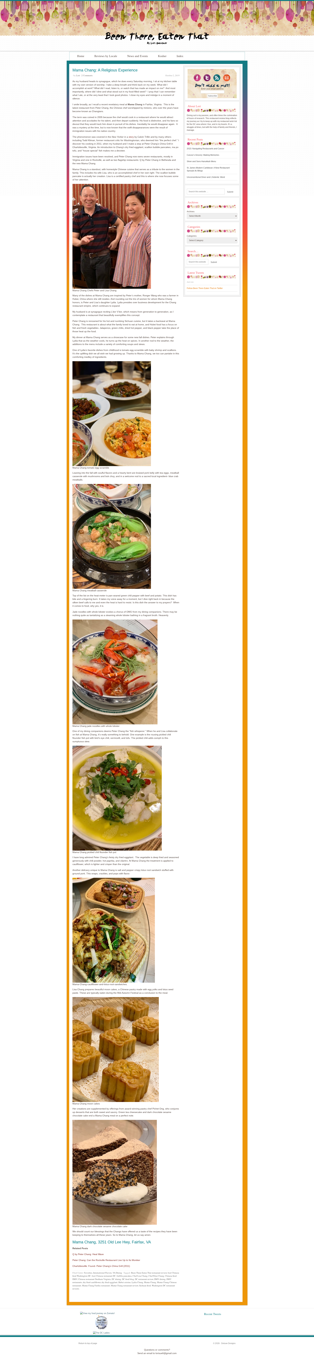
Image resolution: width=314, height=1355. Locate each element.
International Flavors (102, 1272)
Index (180, 56)
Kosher (162, 56)
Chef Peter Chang (156, 1275)
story (131, 137)
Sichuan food (145, 1285)
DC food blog (128, 1279)
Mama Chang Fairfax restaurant (96, 1285)
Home (80, 56)
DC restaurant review (144, 1279)
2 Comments (87, 75)
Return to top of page (87, 1343)
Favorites (88, 1272)
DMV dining (160, 1279)
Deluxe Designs (228, 1343)
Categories (192, 236)
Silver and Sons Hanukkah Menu (201, 161)
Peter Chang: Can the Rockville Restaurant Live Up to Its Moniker (106, 1260)
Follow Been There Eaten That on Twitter (205, 288)
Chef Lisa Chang (140, 1275)
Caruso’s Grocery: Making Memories (203, 155)
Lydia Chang (137, 1282)
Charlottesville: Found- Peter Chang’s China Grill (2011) (101, 1266)
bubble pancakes (124, 1275)
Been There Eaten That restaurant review (149, 1272)
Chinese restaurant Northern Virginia (94, 1279)
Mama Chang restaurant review (124, 1285)
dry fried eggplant (109, 1282)
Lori (78, 75)
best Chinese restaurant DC (104, 1275)
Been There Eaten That (157, 26)
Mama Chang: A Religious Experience (105, 70)
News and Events (137, 56)
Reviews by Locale (105, 56)
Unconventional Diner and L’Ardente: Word (206, 177)
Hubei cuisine (124, 1282)
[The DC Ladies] (101, 1333)
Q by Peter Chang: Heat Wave (88, 1254)
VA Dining (117, 1272)
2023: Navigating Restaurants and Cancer (205, 148)
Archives (190, 211)
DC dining (116, 1279)
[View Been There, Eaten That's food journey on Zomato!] (97, 1313)
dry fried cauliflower (92, 1282)
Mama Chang (84, 1242)
